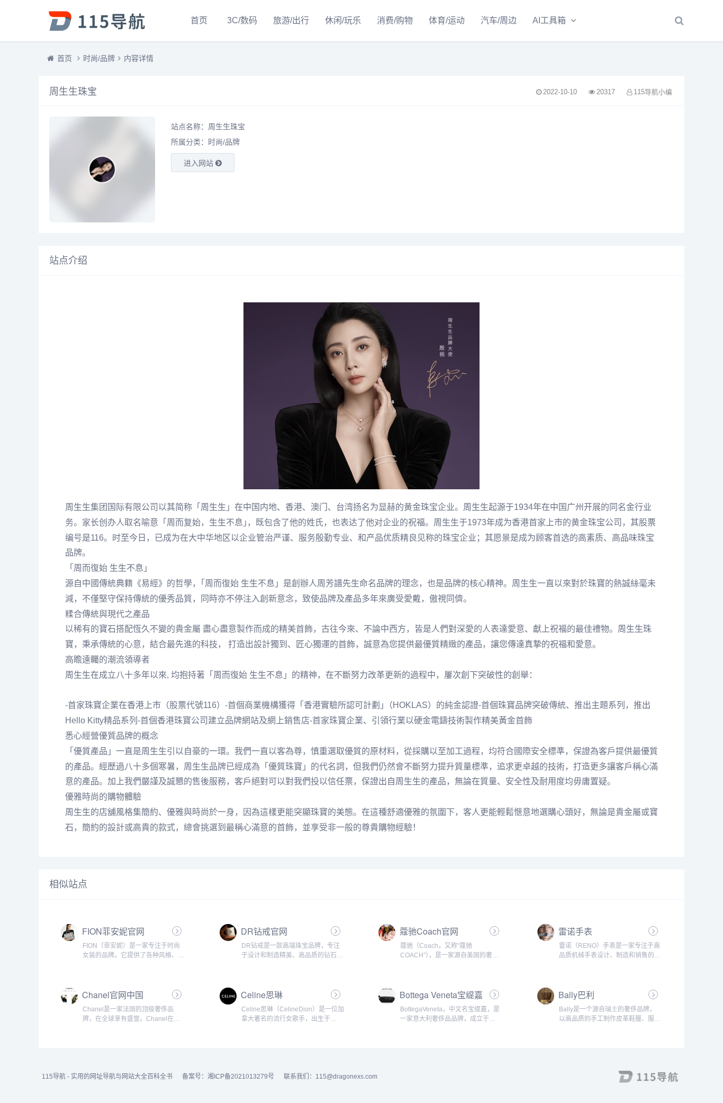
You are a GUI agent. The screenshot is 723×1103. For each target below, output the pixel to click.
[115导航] (97, 20)
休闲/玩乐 (343, 20)
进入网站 (199, 163)
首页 (199, 20)
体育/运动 (447, 20)
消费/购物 (395, 20)
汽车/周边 (499, 20)
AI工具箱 (549, 20)
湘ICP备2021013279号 (240, 1076)
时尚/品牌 (99, 58)
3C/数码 (242, 20)
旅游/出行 (291, 20)
